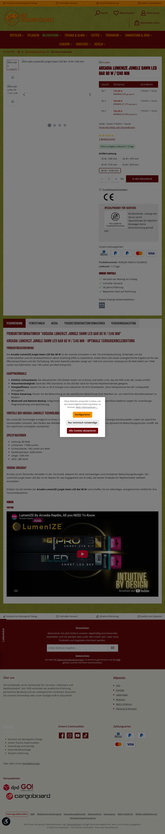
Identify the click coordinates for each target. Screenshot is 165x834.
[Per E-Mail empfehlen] (102, 305)
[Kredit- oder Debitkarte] (145, 253)
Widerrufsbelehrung (146, 814)
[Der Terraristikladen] (18, 51)
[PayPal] (116, 253)
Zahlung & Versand (126, 708)
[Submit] (112, 648)
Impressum (109, 814)
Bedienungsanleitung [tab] (123, 323)
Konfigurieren (82, 414)
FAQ (118, 685)
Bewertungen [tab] (37, 323)
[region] (49, 94)
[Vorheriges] (24, 94)
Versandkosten (74, 824)
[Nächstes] (89, 94)
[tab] (14, 323)
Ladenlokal (122, 694)
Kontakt (120, 690)
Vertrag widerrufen (17, 814)
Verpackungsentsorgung (82, 818)
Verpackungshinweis (74, 814)
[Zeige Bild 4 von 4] (65, 125)
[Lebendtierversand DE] (27, 787)
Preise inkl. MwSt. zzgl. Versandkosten (117, 127)
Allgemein (119, 677)
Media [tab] (54, 323)
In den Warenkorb (142, 178)
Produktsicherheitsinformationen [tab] (84, 323)
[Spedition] (26, 796)
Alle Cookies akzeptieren (82, 430)
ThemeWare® (111, 827)
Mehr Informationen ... (86, 407)
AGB (118, 659)
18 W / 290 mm (109, 158)
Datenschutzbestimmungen (70, 659)
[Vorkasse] (104, 253)
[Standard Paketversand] (11, 787)
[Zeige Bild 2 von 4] (54, 125)
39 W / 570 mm (109, 164)
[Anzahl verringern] (102, 178)
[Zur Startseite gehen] (28, 18)
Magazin (120, 699)
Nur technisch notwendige (82, 422)
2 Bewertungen (107, 139)
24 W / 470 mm (130, 158)
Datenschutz (94, 814)
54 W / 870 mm (130, 164)
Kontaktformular (31, 763)
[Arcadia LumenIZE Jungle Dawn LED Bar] (57, 94)
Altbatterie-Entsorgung (49, 814)
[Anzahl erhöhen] (116, 178)
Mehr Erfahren (124, 704)
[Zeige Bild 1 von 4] (49, 125)
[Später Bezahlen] (127, 253)
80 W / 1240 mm (110, 170)
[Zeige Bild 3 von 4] (59, 125)
